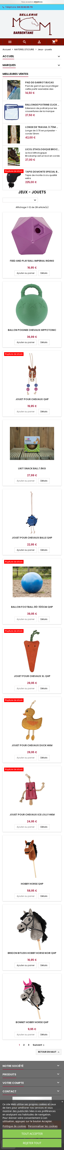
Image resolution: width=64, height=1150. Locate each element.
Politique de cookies (14, 1126)
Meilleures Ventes (15, 74)
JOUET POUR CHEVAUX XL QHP (32, 676)
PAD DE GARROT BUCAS (39, 82)
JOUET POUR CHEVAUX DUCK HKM (32, 745)
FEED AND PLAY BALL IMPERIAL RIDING (32, 260)
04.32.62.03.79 (25, 7)
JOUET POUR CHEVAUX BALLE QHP (32, 537)
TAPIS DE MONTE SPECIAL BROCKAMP (42, 171)
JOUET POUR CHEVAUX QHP (32, 399)
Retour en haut (49, 1051)
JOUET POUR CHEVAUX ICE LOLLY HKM (32, 814)
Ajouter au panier (25, 273)
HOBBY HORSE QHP (32, 883)
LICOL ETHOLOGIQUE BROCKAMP (42, 149)
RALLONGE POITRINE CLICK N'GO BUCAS (42, 104)
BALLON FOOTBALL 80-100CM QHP (32, 607)
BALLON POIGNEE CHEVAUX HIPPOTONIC (32, 330)
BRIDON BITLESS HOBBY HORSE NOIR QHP (32, 953)
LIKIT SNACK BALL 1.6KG (32, 468)
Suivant (39, 1045)
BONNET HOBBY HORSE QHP (32, 1022)
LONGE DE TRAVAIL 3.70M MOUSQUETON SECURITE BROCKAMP (42, 127)
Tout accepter (32, 1134)
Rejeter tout (32, 1143)
